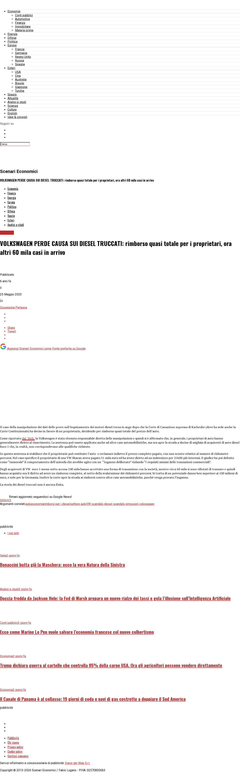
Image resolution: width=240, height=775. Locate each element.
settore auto (78, 504)
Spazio (12, 94)
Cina (18, 76)
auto (28, 504)
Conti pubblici (24, 15)
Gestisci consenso (18, 756)
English (12, 113)
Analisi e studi (17, 102)
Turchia (19, 91)
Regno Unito (23, 57)
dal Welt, (28, 438)
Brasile (19, 83)
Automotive (22, 19)
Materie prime (24, 30)
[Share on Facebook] (124, 314)
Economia (14, 11)
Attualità (13, 98)
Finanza (20, 23)
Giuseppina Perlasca (13, 307)
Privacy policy (15, 747)
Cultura (12, 109)
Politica (12, 41)
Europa (12, 45)
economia (37, 504)
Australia (20, 79)
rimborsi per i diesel (57, 504)
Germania (21, 53)
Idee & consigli (17, 117)
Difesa (12, 38)
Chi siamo (13, 742)
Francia (19, 49)
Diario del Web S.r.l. (77, 763)
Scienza (13, 106)
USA (18, 72)
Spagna (20, 64)
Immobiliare (23, 26)
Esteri (11, 68)
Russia (19, 60)
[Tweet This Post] (124, 317)
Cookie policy (15, 751)
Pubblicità (13, 738)
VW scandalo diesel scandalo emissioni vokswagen (120, 504)
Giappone (21, 87)
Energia (12, 34)
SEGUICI (5, 500)
